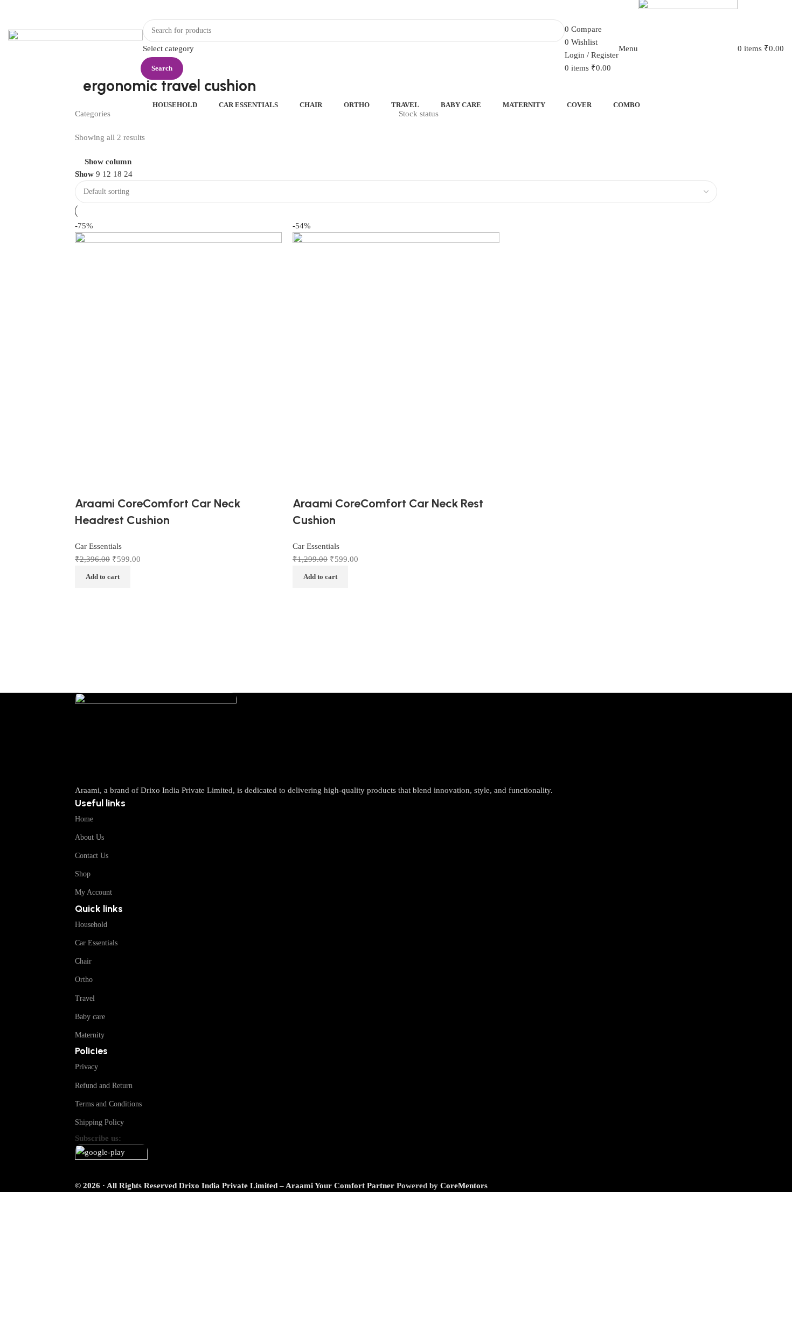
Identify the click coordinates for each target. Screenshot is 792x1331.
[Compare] (306, 601)
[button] (320, 577)
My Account (93, 892)
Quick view (335, 601)
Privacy (86, 1067)
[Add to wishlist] (306, 482)
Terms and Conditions (108, 1104)
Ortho (84, 979)
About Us (89, 837)
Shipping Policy (99, 1122)
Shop (83, 874)
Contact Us (91, 856)
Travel (85, 998)
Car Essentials (96, 943)
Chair (83, 961)
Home (84, 819)
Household (91, 925)
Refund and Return (104, 1086)
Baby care (90, 1017)
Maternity (90, 1035)
